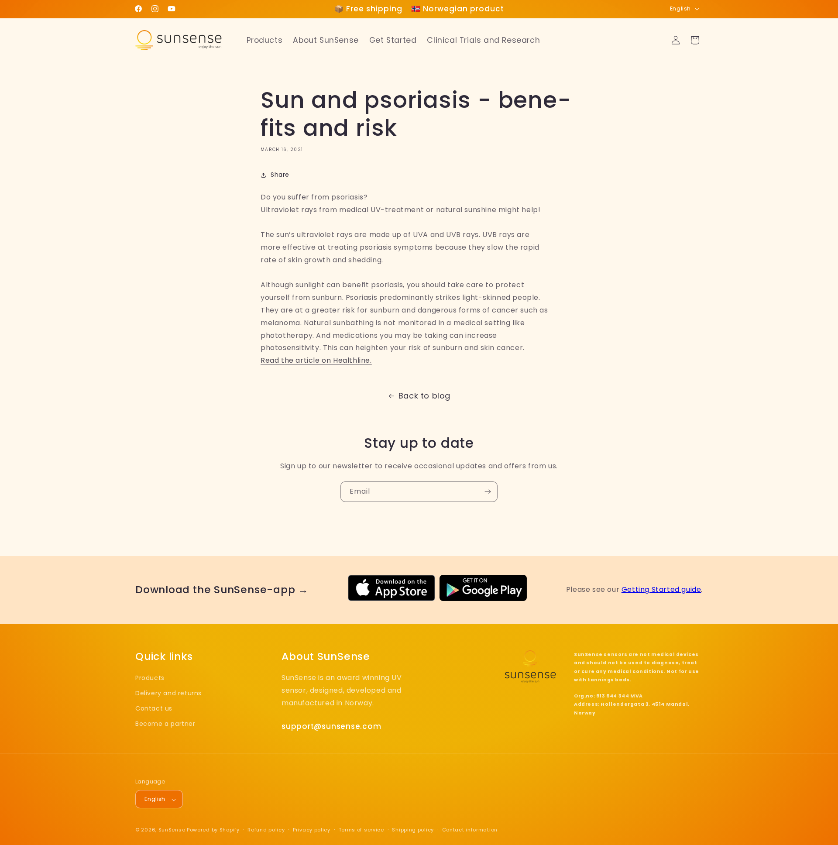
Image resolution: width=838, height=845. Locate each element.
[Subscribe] (487, 491)
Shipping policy (413, 829)
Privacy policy (311, 829)
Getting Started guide (661, 589)
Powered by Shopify (213, 830)
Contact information (470, 829)
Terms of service (361, 829)
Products (150, 677)
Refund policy (266, 829)
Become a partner (165, 723)
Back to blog (424, 395)
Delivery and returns (168, 693)
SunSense (171, 830)
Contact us (153, 708)
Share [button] (280, 174)
